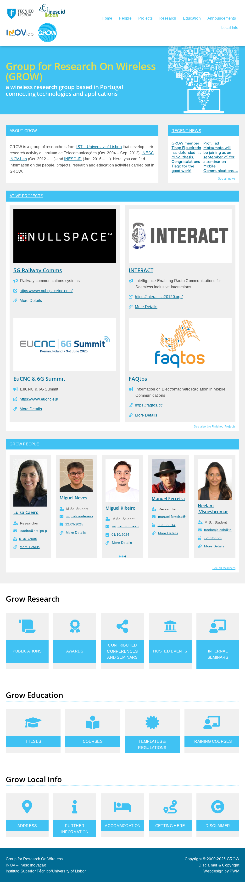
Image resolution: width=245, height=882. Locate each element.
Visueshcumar (213, 511)
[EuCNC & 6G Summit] (64, 321)
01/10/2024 (120, 534)
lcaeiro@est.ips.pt (34, 531)
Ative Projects (26, 196)
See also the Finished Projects (214, 426)
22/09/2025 (74, 524)
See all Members (223, 568)
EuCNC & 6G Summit (39, 378)
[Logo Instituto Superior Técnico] (20, 6)
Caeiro (31, 512)
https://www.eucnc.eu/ (39, 399)
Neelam (206, 505)
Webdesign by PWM (221, 871)
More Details (31, 301)
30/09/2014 (167, 525)
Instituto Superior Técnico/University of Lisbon (46, 871)
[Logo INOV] (20, 25)
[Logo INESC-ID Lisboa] (52, 6)
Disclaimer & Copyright (219, 865)
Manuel (159, 498)
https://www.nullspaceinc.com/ (46, 291)
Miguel (66, 498)
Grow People (24, 444)
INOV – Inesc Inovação (26, 865)
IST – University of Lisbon (99, 147)
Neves (80, 498)
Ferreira (176, 498)
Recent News (186, 131)
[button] (120, 556)
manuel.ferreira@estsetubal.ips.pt (185, 517)
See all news (226, 178)
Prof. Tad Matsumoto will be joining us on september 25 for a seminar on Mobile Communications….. (220, 157)
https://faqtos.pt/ (148, 405)
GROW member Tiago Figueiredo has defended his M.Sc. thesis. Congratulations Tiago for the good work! (186, 157)
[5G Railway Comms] (64, 212)
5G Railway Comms (37, 270)
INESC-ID (73, 159)
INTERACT (141, 270)
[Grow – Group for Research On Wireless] (47, 25)
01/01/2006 (28, 539)
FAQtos (138, 378)
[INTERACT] (180, 212)
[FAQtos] (180, 321)
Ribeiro (127, 508)
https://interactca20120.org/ (159, 297)
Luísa (18, 512)
